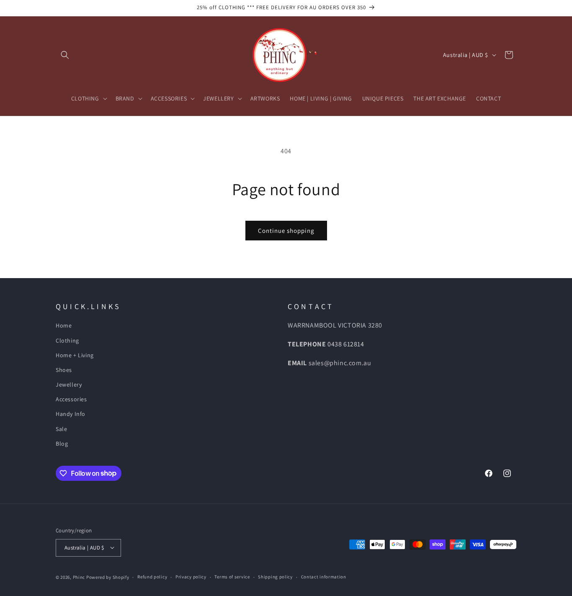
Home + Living (75, 355)
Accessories (71, 399)
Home (64, 326)
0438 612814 (345, 344)
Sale (61, 429)
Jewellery (69, 385)
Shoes (64, 370)
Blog (62, 443)
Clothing (67, 340)
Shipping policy (275, 577)
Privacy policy (190, 577)
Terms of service (232, 577)
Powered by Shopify (107, 577)
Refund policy (152, 577)
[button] (65, 55)
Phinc (79, 577)
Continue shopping (286, 231)
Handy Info (70, 414)
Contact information (323, 577)
